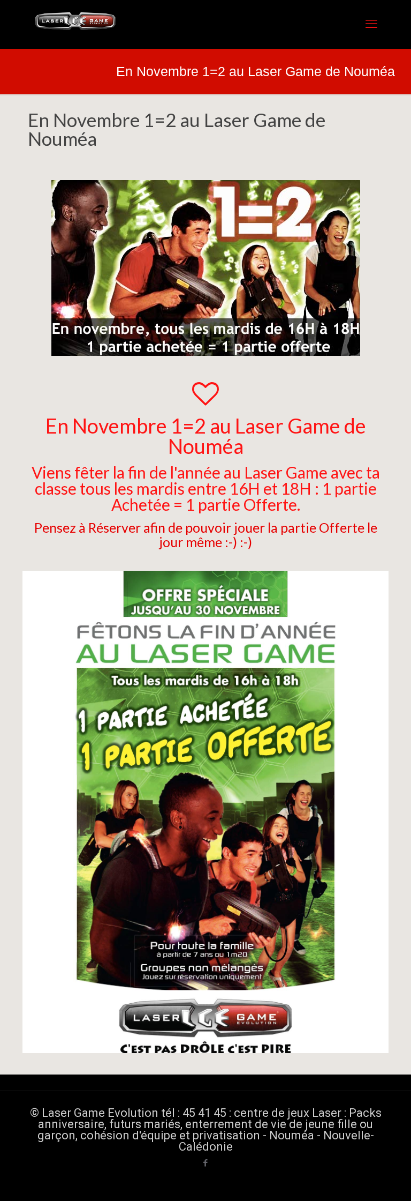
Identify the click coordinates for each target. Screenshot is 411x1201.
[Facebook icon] (206, 1163)
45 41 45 (204, 1113)
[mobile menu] (371, 24)
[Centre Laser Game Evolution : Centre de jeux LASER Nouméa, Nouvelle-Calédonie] (75, 24)
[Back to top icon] (359, 1179)
